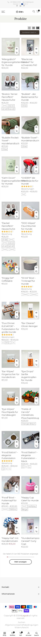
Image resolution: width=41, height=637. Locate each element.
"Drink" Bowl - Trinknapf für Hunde (28, 281)
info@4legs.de (29, 2)
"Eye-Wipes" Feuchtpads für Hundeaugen (10, 412)
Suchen (21, 622)
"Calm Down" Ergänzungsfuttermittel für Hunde (14, 181)
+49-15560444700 (15, 2)
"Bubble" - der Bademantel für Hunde (29, 97)
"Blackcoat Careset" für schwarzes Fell (29, 62)
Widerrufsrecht (22, 628)
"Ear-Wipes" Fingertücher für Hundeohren (10, 374)
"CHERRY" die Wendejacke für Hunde (29, 181)
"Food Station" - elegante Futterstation (10, 455)
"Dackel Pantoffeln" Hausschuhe (8, 226)
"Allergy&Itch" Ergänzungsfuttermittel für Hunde (14, 62)
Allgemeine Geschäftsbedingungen (21, 625)
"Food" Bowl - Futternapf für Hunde (9, 500)
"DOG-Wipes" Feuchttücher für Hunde (28, 226)
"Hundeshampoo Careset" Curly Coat (30, 541)
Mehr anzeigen (20, 562)
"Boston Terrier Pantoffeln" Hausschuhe (9, 97)
